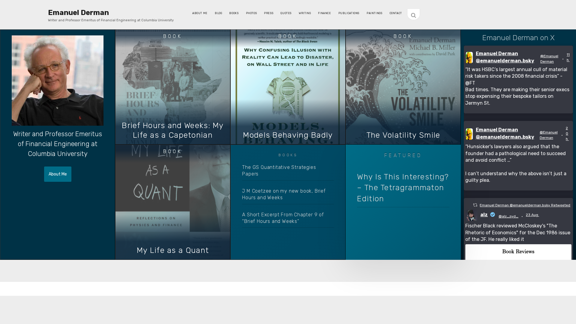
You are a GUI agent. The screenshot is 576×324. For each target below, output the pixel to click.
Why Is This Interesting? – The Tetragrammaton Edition (402, 187)
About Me (200, 13)
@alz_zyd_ (508, 216)
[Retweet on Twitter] (475, 205)
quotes (286, 13)
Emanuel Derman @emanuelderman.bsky (505, 57)
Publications (348, 13)
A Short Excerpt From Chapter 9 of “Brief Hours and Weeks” (283, 218)
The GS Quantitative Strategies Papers (279, 170)
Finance (324, 13)
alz (484, 215)
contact (396, 13)
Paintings (374, 13)
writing (305, 13)
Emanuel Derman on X (518, 38)
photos (251, 13)
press (268, 13)
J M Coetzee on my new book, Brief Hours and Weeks (284, 194)
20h (567, 133)
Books (233, 13)
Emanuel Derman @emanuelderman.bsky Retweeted (525, 205)
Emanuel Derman (78, 12)
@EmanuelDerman (549, 59)
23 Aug (532, 215)
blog (218, 13)
